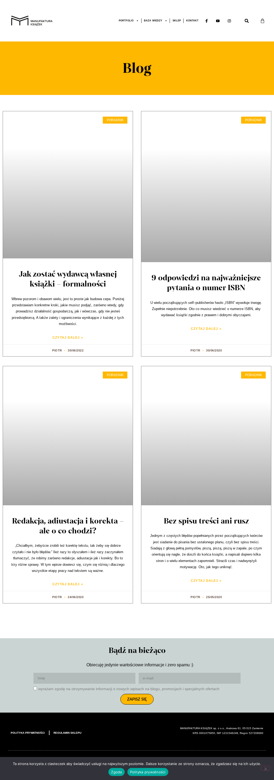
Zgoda (116, 772)
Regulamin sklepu (67, 732)
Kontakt (192, 20)
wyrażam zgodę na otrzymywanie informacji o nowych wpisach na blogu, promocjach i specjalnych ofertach (128, 689)
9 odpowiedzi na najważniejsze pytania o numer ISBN (206, 283)
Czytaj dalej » (67, 337)
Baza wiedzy (153, 20)
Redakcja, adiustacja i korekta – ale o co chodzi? (68, 526)
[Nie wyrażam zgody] (265, 768)
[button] (246, 21)
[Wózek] (262, 21)
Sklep (177, 20)
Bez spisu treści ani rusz (206, 521)
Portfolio (126, 20)
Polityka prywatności (28, 732)
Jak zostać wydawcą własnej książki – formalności (68, 279)
